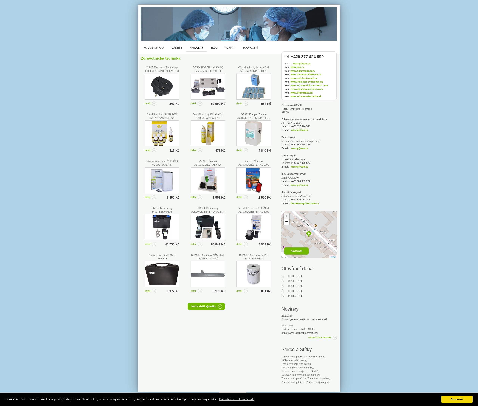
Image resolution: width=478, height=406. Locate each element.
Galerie (177, 47)
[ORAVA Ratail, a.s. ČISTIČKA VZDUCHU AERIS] (162, 180)
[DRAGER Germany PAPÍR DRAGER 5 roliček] (253, 274)
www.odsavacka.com (303, 70)
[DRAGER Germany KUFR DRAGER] (162, 274)
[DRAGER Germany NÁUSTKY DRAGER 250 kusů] (208, 274)
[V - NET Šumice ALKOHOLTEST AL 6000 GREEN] (208, 180)
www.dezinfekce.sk (302, 92)
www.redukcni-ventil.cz (304, 78)
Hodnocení (250, 47)
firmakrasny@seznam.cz (305, 203)
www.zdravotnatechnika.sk (306, 96)
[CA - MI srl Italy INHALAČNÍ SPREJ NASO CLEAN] (208, 133)
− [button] (286, 221)
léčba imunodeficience (293, 360)
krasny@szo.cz (301, 63)
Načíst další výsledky (203, 306)
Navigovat (296, 251)
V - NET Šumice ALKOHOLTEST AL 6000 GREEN (207, 165)
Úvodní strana (154, 47)
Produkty (196, 47)
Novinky (230, 47)
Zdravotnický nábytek (318, 382)
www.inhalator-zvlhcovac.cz (307, 81)
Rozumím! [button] (457, 399)
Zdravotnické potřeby (318, 378)
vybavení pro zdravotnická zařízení (300, 375)
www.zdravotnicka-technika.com (309, 85)
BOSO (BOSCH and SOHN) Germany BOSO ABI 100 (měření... (208, 71)
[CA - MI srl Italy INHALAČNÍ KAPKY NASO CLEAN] (162, 133)
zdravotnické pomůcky (293, 378)
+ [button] (286, 216)
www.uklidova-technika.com (307, 89)
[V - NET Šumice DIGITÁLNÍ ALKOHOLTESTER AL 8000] (253, 227)
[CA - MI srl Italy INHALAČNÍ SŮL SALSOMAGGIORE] (253, 87)
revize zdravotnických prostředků (299, 371)
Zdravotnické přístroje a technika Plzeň (302, 356)
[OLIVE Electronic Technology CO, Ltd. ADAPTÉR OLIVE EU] (162, 87)
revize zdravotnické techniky (297, 367)
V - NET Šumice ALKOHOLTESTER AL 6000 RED (253, 165)
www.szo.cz (297, 67)
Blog (214, 47)
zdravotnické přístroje (293, 382)
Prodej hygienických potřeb (296, 363)
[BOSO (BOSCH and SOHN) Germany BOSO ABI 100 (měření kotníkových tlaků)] (208, 87)
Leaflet (333, 256)
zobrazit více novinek (319, 337)
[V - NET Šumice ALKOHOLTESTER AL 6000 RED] (253, 180)
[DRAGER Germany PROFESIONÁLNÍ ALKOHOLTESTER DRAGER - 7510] (162, 227)
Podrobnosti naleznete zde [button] (236, 399)
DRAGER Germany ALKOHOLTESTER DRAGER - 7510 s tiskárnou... (208, 212)
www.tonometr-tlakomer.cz (306, 74)
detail (147, 103)
